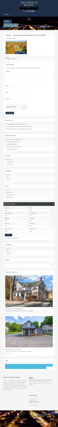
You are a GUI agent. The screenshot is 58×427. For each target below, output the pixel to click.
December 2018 (9, 162)
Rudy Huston (14, 58)
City (30, 207)
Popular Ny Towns (11, 367)
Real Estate (20, 367)
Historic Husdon (10, 365)
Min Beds (7, 218)
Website (8, 98)
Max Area (33, 228)
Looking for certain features (12, 238)
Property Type (32, 213)
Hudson (18, 365)
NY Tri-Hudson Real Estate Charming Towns (41, 365)
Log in (7, 190)
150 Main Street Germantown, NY (13, 308)
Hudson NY (25, 365)
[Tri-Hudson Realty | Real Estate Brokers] (29, 4)
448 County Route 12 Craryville (13, 349)
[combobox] (41, 210)
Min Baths (32, 218)
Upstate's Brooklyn (40, 367)
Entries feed (9, 192)
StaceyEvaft (15, 141)
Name (7, 86)
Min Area (8, 228)
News (7, 177)
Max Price (31, 223)
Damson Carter (18, 139)
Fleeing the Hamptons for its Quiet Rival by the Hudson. (18, 129)
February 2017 (9, 164)
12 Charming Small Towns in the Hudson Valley (16, 124)
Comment (8, 71)
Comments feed (9, 194)
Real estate (8, 179)
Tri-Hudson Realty (29, 367)
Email (7, 92)
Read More (31, 310)
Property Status (9, 213)
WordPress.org (9, 197)
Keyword (7, 207)
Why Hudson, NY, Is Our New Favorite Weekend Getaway (18, 126)
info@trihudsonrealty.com (34, 402)
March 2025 (8, 159)
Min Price (7, 223)
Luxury (8, 174)
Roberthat (15, 149)
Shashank (14, 144)
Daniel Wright (17, 146)
